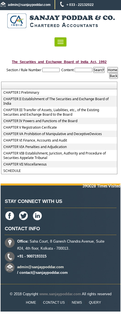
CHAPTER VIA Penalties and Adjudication (35, 147)
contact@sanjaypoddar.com (43, 272)
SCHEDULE (12, 171)
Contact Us (54, 303)
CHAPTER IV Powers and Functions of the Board (40, 121)
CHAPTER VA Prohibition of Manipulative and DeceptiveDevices (52, 134)
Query (95, 303)
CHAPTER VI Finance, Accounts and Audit (35, 140)
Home (31, 303)
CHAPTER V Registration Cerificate (30, 127)
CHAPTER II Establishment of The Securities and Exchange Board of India (56, 101)
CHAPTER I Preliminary (21, 92)
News (77, 303)
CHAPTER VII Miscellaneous (25, 164)
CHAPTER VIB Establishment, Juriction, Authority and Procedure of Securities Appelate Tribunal (54, 155)
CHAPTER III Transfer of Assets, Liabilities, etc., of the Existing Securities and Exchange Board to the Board (51, 112)
